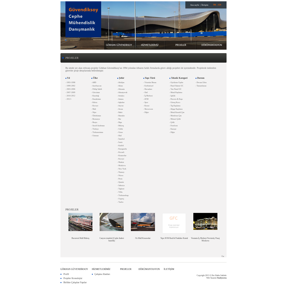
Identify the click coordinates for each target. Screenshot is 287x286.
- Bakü (119, 112)
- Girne (120, 132)
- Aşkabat (120, 102)
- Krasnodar (121, 155)
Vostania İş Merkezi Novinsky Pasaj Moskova (205, 239)
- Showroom (148, 109)
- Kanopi (172, 129)
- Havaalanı (147, 89)
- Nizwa (120, 175)
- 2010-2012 (70, 96)
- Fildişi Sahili (96, 89)
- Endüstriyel (148, 86)
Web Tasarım (211, 278)
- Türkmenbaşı (123, 195)
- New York (121, 169)
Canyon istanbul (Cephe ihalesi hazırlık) (111, 239)
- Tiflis (119, 192)
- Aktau (120, 86)
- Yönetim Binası (149, 82)
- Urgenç (120, 199)
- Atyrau (120, 106)
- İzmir (120, 142)
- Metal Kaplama (175, 92)
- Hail (119, 136)
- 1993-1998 (70, 82)
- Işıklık (172, 96)
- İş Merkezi (148, 96)
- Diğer (146, 112)
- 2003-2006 (70, 89)
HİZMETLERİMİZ (150, 45)
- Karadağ (95, 96)
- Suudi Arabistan (98, 126)
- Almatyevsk (122, 92)
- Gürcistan (95, 92)
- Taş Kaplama (174, 106)
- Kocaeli (120, 152)
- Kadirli (120, 145)
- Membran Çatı (175, 116)
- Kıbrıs (94, 102)
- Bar (119, 119)
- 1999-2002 (70, 86)
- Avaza (120, 109)
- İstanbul (121, 139)
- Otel (145, 92)
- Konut (146, 106)
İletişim (204, 5)
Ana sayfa (194, 5)
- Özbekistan (96, 116)
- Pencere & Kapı (176, 99)
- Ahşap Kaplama (176, 109)
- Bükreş (120, 126)
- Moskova (121, 165)
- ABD (93, 82)
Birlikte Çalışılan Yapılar (75, 282)
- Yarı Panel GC (175, 89)
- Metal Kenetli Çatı (176, 112)
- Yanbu (120, 202)
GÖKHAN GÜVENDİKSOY (119, 45)
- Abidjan (120, 82)
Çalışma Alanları (102, 274)
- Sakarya (121, 185)
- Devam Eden (201, 82)
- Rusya (94, 122)
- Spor (145, 102)
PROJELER (180, 45)
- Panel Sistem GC (176, 86)
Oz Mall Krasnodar (142, 238)
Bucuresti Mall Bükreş (80, 238)
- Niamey (120, 172)
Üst (223, 256)
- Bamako (121, 116)
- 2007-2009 (70, 92)
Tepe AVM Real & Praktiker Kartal (174, 238)
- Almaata (121, 89)
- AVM (145, 99)
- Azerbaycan (96, 86)
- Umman (95, 136)
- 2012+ (68, 99)
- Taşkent (120, 189)
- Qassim (120, 182)
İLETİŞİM (169, 269)
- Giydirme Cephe (176, 82)
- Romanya (95, 119)
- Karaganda (122, 149)
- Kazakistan (96, 99)
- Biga (119, 122)
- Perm (119, 179)
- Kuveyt (94, 106)
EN (219, 5)
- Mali (93, 109)
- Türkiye (95, 129)
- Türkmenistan (97, 132)
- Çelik (172, 122)
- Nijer (93, 112)
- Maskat (120, 162)
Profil (66, 274)
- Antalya (120, 96)
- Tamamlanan (200, 86)
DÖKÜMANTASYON (211, 45)
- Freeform (173, 126)
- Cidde (120, 129)
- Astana (120, 99)
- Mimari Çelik (175, 119)
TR (214, 5)
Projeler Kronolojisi (72, 278)
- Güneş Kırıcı (174, 102)
